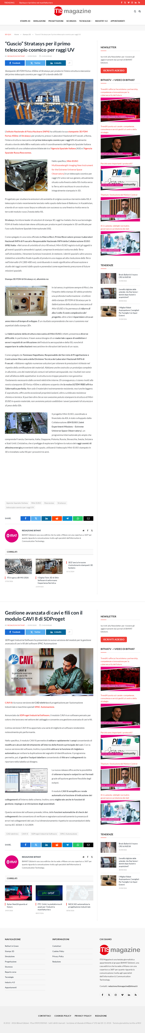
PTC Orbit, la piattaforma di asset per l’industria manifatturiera (50, 907)
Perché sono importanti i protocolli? (117, 163)
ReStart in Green (12, 946)
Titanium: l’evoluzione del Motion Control (119, 194)
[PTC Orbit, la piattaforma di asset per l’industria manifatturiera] (49, 893)
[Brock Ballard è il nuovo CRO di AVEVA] (108, 278)
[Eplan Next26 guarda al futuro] (18, 893)
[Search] (139, 11)
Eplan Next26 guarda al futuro (17, 905)
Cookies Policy (58, 951)
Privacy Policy (58, 956)
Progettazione (55, 21)
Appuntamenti (118, 21)
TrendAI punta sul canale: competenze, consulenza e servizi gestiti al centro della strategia (119, 129)
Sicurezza (71, 21)
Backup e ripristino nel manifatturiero (36, 2)
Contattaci (56, 946)
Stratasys (62, 503)
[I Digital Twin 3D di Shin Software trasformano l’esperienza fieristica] (49, 566)
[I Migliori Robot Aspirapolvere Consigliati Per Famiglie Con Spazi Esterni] (108, 311)
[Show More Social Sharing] (69, 63)
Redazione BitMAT (16, 56)
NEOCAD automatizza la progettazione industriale (79, 905)
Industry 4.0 (101, 21)
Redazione (56, 962)
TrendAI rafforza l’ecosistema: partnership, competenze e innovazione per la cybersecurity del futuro (119, 92)
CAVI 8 (25, 834)
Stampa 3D (25, 21)
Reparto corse (10, 972)
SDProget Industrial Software (44, 834)
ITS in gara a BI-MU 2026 (18, 577)
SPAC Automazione (68, 834)
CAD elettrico (12, 834)
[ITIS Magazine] (72, 11)
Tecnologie (84, 21)
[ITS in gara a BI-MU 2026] (18, 566)
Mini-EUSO (36, 503)
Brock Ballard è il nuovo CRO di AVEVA (128, 275)
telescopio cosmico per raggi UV (20, 507)
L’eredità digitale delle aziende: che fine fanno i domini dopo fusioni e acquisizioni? (128, 293)
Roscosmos (49, 503)
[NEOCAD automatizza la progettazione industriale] (79, 893)
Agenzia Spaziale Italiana (17, 503)
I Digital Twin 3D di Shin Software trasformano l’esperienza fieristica (48, 580)
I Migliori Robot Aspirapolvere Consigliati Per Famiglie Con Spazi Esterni (129, 311)
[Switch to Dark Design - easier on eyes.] (135, 11)
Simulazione (39, 21)
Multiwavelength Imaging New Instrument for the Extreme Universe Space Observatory (72, 169)
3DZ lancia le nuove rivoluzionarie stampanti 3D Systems (80, 565)
